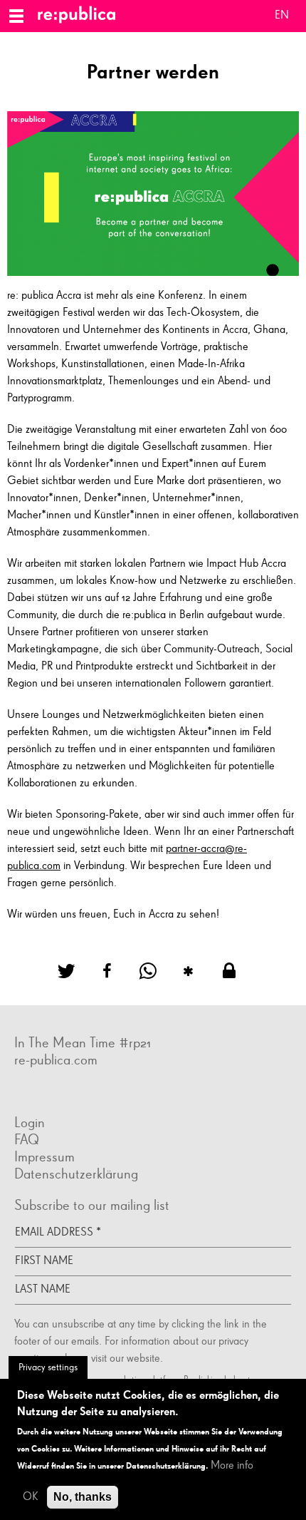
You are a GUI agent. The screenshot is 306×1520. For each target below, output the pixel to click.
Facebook (14, 1093)
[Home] (82, 16)
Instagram (42, 1093)
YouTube (71, 1093)
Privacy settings (48, 1367)
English (282, 17)
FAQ (26, 1140)
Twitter (57, 1093)
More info (232, 1466)
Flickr (28, 1093)
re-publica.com (55, 1060)
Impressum (44, 1157)
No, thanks (82, 1497)
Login (29, 1123)
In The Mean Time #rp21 (82, 1043)
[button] (71, 971)
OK (30, 1497)
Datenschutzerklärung (76, 1174)
